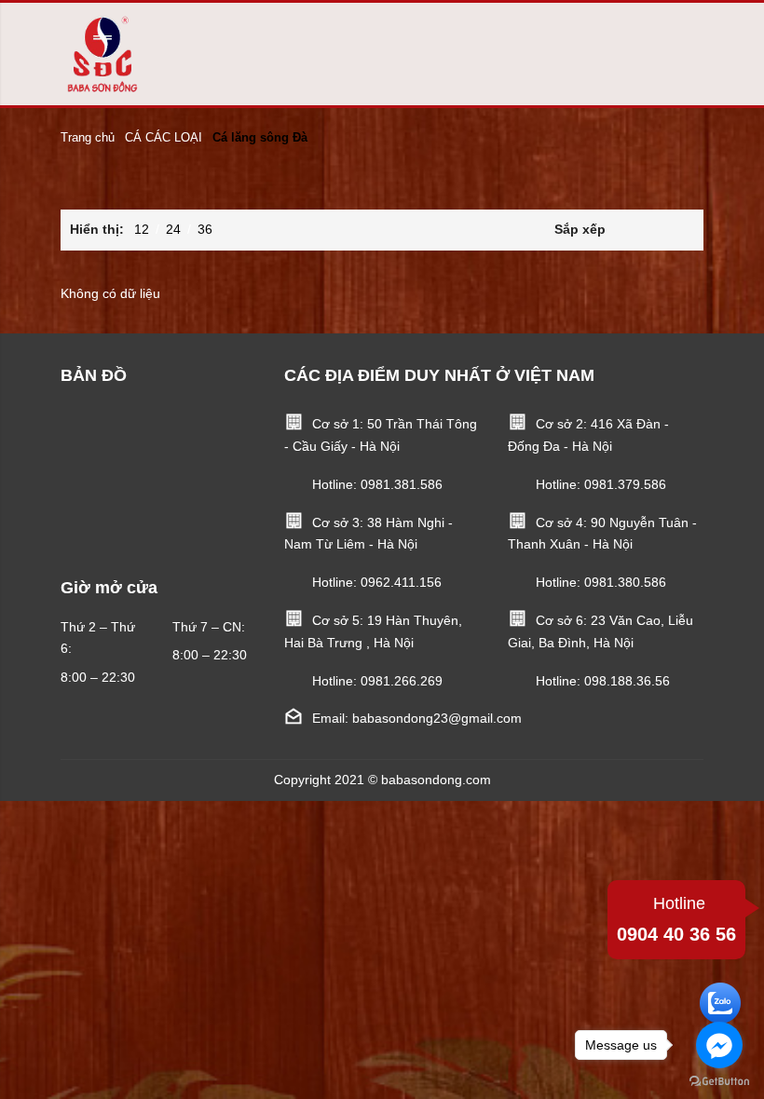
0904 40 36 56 (676, 919)
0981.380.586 (625, 582)
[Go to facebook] (719, 1045)
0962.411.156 (401, 582)
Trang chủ (88, 137)
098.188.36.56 (627, 680)
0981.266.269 (402, 680)
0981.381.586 (402, 484)
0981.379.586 (625, 484)
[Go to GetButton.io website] (719, 1080)
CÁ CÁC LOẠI (163, 137)
